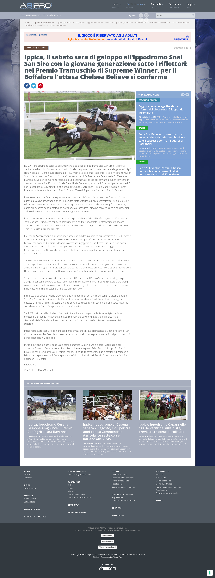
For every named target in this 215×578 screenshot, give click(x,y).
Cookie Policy (107, 541)
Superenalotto (164, 471)
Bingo (27, 485)
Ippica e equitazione (122, 494)
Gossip (71, 488)
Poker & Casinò (32, 509)
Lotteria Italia (29, 501)
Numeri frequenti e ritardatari (168, 487)
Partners (174, 5)
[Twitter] (146, 20)
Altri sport (72, 491)
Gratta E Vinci (30, 498)
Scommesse (74, 482)
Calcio (70, 485)
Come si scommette (76, 494)
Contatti (156, 5)
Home (115, 5)
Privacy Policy (107, 536)
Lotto (115, 471)
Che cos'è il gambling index (79, 474)
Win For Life (161, 477)
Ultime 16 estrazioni (164, 483)
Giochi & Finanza (77, 471)
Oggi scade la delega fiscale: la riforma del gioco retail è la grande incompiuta (161, 109)
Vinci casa (160, 474)
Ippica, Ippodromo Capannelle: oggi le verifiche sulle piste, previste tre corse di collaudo (162, 428)
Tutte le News (135, 5)
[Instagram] (146, 15)
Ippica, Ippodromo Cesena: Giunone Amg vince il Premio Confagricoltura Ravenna (50, 428)
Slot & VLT (73, 505)
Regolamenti (117, 497)
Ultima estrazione (119, 474)
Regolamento (30, 488)
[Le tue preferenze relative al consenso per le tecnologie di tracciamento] (210, 573)
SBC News (117, 508)
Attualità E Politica (35, 516)
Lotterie (28, 495)
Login (190, 5)
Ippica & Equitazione (44, 22)
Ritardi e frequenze (120, 480)
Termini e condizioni (107, 547)
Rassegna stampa (77, 512)
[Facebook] (140, 20)
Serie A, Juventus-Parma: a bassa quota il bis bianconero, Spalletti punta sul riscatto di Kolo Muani (160, 171)
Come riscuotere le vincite (79, 497)
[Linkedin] (140, 15)
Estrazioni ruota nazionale (123, 477)
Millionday (118, 515)
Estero (159, 500)
